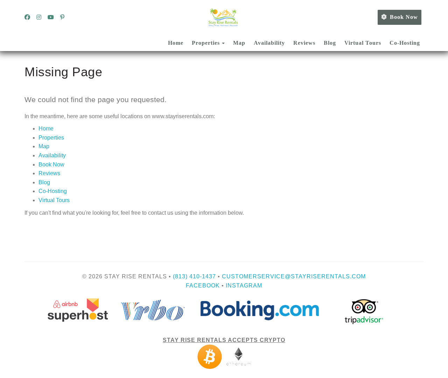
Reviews (304, 43)
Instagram (244, 285)
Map (239, 43)
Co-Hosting (405, 43)
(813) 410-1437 (194, 276)
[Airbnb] (224, 310)
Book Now (404, 17)
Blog (330, 43)
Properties (206, 43)
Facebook (203, 285)
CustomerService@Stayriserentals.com (294, 276)
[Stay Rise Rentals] (224, 17)
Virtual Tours (362, 43)
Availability (269, 43)
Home (175, 43)
